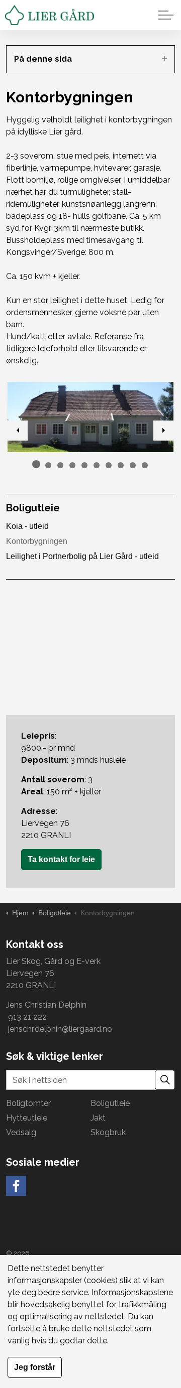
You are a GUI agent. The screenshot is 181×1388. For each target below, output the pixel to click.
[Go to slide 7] (109, 465)
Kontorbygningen (36, 541)
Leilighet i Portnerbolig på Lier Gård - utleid (82, 556)
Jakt (98, 1118)
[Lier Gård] (49, 15)
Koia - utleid (27, 526)
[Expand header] (166, 15)
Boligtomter (28, 1103)
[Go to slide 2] (48, 465)
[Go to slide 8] (121, 465)
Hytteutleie (26, 1118)
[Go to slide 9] (133, 465)
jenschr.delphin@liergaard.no (59, 1029)
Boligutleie (33, 508)
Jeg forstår (34, 1367)
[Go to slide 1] (36, 464)
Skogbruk (108, 1132)
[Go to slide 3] (60, 465)
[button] (90, 417)
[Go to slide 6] (97, 465)
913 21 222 (27, 1017)
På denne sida (43, 59)
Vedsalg (21, 1132)
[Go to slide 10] (145, 465)
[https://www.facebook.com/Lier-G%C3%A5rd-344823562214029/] (16, 1186)
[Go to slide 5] (84, 465)
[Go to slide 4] (72, 465)
